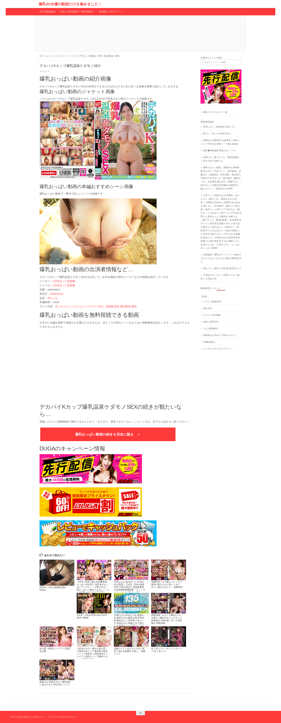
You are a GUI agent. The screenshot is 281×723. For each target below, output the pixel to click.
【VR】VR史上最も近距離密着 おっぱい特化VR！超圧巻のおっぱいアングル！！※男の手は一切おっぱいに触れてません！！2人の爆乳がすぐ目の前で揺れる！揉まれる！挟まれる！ (93, 588)
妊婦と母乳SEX (211, 321)
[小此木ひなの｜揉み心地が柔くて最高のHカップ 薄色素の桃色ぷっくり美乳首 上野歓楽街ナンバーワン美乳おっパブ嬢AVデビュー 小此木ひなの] (94, 636)
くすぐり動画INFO (212, 301)
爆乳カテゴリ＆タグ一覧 (215, 112)
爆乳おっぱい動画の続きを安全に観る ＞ (107, 434)
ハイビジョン (60, 56)
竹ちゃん (52, 298)
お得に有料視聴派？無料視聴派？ (77, 11)
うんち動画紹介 (211, 328)
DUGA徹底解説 (48, 11)
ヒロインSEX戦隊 (212, 315)
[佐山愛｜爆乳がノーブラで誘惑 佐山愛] (57, 636)
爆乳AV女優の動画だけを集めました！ (70, 4)
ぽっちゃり (45, 56)
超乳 (117, 56)
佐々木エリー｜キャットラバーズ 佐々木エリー (166, 649)
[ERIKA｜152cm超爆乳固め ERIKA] (57, 573)
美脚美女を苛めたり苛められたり (219, 335)
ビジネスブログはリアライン (217, 348)
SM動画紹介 (209, 342)
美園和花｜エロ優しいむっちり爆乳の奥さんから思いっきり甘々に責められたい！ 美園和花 (167, 584)
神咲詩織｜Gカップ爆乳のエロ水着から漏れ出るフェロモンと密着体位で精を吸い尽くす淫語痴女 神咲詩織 (166, 619)
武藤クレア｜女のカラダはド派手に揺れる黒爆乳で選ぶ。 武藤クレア (129, 651)
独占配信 (108, 56)
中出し (83, 56)
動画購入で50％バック (111, 11)
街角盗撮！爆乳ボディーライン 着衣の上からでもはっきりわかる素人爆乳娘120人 (221, 258)
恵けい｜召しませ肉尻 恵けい (217, 133)
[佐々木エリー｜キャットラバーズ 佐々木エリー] (168, 636)
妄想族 (92, 56)
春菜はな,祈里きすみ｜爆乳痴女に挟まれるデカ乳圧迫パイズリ (55, 683)
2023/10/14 (56, 293)
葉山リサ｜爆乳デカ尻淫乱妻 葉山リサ (222, 268)
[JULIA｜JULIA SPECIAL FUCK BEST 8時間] (94, 603)
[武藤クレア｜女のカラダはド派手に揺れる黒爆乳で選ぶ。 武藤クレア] (131, 636)
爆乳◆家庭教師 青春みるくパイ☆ (220, 150)
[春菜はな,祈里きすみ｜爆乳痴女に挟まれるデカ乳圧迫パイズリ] (57, 670)
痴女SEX (207, 308)
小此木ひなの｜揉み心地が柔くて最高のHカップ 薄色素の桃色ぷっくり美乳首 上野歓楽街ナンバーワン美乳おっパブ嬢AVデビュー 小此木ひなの (92, 653)
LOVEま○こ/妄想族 (64, 281)
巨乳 (99, 56)
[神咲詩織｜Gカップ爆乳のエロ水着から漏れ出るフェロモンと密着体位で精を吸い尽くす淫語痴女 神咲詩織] (168, 603)
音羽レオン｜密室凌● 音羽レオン (219, 126)
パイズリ (73, 56)
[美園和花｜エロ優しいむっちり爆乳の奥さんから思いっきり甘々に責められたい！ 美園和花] (168, 570)
